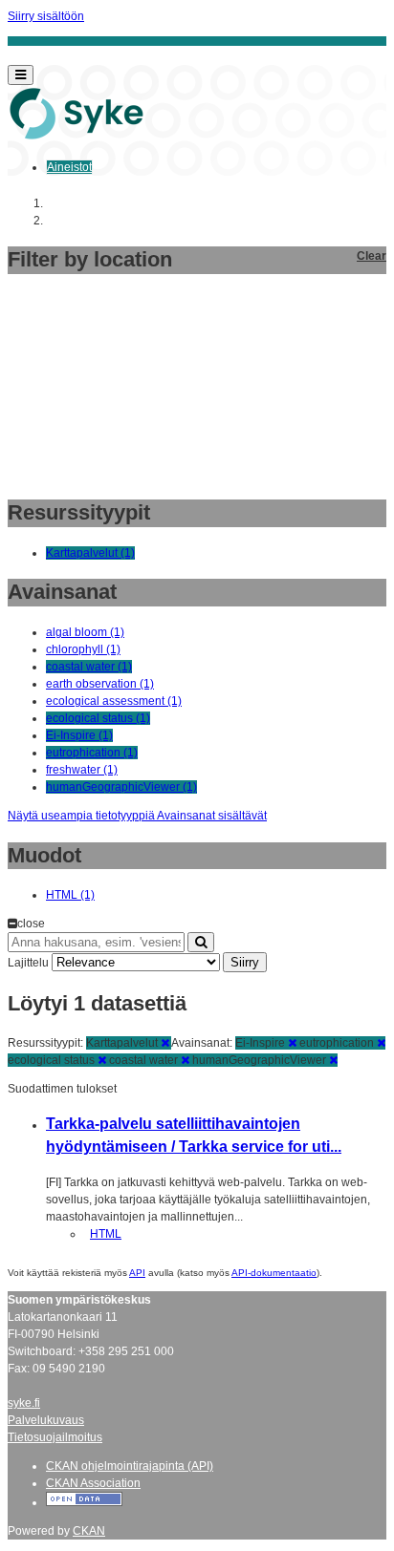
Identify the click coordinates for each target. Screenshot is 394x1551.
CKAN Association (93, 1483)
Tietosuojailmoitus (55, 1437)
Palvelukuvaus (46, 1420)
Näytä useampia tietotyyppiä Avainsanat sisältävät (137, 815)
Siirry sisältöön (46, 16)
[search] (200, 942)
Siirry (244, 962)
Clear (371, 256)
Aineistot (69, 167)
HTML (105, 1234)
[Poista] (165, 1043)
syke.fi (24, 1403)
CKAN (89, 1531)
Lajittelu (28, 962)
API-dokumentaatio (274, 1272)
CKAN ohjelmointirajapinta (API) (129, 1466)
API (137, 1272)
